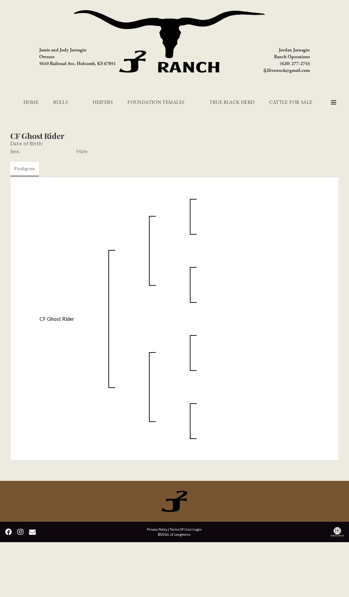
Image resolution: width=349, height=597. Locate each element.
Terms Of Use (180, 529)
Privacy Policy (157, 529)
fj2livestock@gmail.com (286, 70)
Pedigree (24, 168)
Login (197, 529)
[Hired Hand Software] (337, 533)
